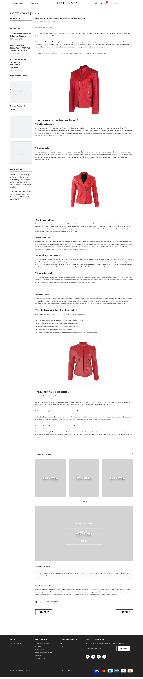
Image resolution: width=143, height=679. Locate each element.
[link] (50, 478)
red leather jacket (48, 333)
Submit (123, 648)
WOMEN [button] (84, 532)
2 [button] (84, 501)
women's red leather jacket (107, 155)
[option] (21, 96)
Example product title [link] (18, 106)
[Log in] (96, 3)
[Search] (111, 3)
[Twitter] (104, 657)
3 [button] (86, 501)
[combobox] (123, 3)
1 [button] (81, 501)
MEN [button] (84, 541)
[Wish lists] (101, 3)
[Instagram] (93, 657)
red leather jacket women (66, 53)
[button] (32, 89)
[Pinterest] (99, 657)
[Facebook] (88, 657)
